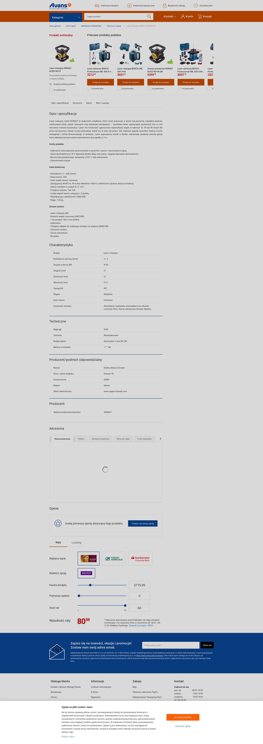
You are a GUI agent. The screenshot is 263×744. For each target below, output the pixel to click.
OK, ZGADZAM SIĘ (182, 717)
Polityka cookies (68, 737)
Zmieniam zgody (183, 726)
